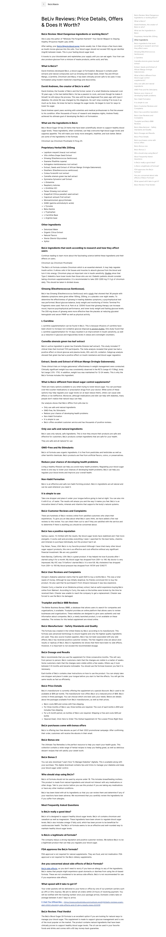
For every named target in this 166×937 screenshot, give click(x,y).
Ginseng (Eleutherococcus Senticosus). (144, 53)
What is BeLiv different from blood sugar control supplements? (145, 77)
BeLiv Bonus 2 (140, 150)
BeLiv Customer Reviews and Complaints (145, 107)
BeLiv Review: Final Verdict (144, 185)
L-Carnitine (138, 58)
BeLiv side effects (49, 868)
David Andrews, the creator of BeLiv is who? (146, 26)
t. (43, 4)
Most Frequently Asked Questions (143, 158)
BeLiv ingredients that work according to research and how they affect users (146, 45)
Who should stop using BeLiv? (146, 153)
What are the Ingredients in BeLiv (144, 32)
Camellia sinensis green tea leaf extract (146, 62)
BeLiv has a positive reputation (146, 112)
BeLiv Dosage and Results (144, 133)
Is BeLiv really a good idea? (144, 163)
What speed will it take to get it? (146, 181)
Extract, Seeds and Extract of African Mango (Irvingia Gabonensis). (145, 69)
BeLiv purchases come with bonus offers (145, 141)
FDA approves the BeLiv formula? (143, 171)
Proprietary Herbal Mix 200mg (145, 36)
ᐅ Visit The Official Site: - (52, 902)
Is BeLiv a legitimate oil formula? (146, 166)
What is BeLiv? (140, 21)
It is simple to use (141, 103)
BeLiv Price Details (141, 137)
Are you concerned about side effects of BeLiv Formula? (146, 176)
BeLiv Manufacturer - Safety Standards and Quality (145, 128)
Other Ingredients (141, 40)
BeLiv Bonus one (141, 146)
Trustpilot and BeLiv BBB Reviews (143, 122)
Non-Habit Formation (142, 99)
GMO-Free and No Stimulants (145, 90)
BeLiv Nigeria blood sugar (68, 46)
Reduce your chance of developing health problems (145, 94)
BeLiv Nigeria (53, 4)
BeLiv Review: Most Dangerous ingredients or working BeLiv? (146, 16)
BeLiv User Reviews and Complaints (143, 116)
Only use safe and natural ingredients (144, 85)
